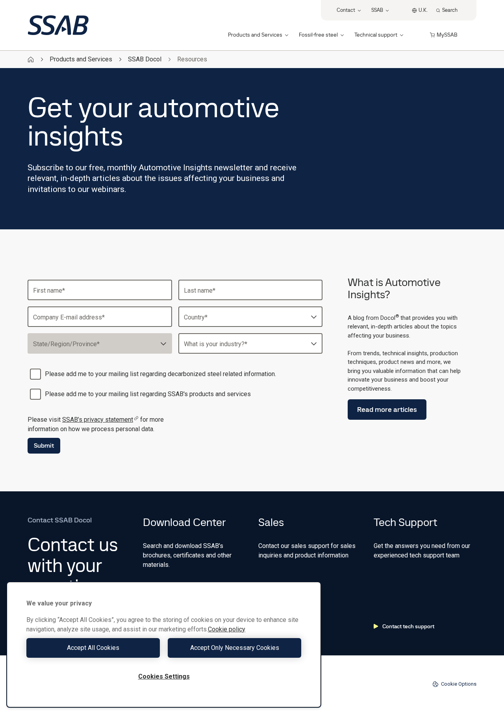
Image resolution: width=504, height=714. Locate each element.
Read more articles (387, 409)
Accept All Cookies (93, 647)
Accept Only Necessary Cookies (234, 647)
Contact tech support (408, 626)
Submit (44, 445)
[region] (163, 644)
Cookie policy (226, 629)
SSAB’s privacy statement (97, 419)
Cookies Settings (164, 676)
